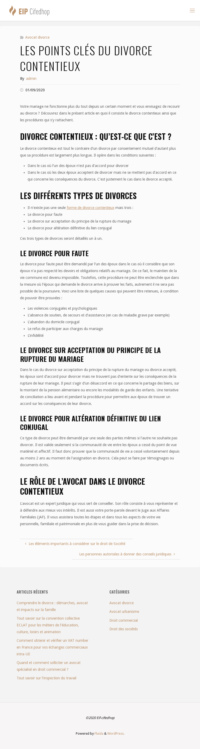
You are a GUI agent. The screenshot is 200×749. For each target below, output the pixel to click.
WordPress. (115, 733)
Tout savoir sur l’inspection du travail (46, 678)
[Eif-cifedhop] (29, 10)
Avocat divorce (37, 37)
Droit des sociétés (123, 629)
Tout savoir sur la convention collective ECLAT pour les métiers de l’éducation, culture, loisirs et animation (48, 625)
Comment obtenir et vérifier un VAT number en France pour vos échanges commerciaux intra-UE (52, 647)
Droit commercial (123, 620)
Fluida (98, 733)
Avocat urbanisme (124, 611)
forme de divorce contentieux (90, 208)
